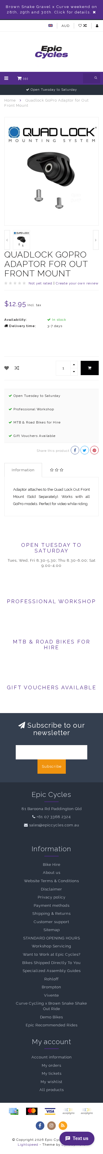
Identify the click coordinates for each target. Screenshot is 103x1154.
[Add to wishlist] (6, 368)
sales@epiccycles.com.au (54, 825)
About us (51, 872)
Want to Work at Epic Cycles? (51, 954)
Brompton (51, 987)
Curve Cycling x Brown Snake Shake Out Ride (51, 1006)
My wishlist (51, 1082)
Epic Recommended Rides (52, 1025)
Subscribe (52, 766)
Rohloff (51, 979)
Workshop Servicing (51, 946)
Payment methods (52, 905)
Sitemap (51, 930)
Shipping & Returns (51, 913)
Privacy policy (52, 897)
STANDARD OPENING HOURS (51, 938)
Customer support (51, 922)
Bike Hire (51, 864)
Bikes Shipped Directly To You (51, 963)
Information (23, 470)
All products (51, 1090)
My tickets (52, 1073)
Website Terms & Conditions (51, 881)
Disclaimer (51, 889)
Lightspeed (28, 1145)
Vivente (51, 995)
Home (10, 100)
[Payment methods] (13, 1111)
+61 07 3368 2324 (54, 817)
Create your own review (77, 283)
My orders (51, 1065)
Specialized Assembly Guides (52, 971)
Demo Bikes (51, 1017)
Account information (51, 1057)
